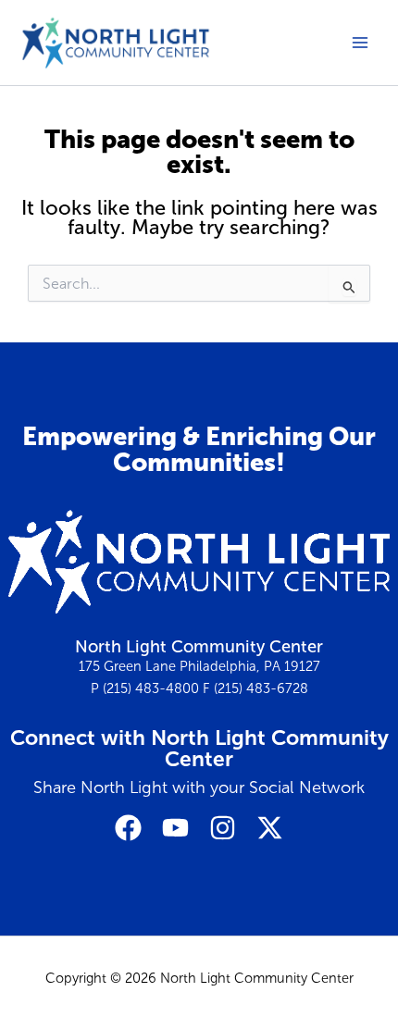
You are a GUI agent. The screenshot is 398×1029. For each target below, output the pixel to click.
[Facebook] (128, 827)
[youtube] (175, 827)
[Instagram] (222, 827)
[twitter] (269, 827)
